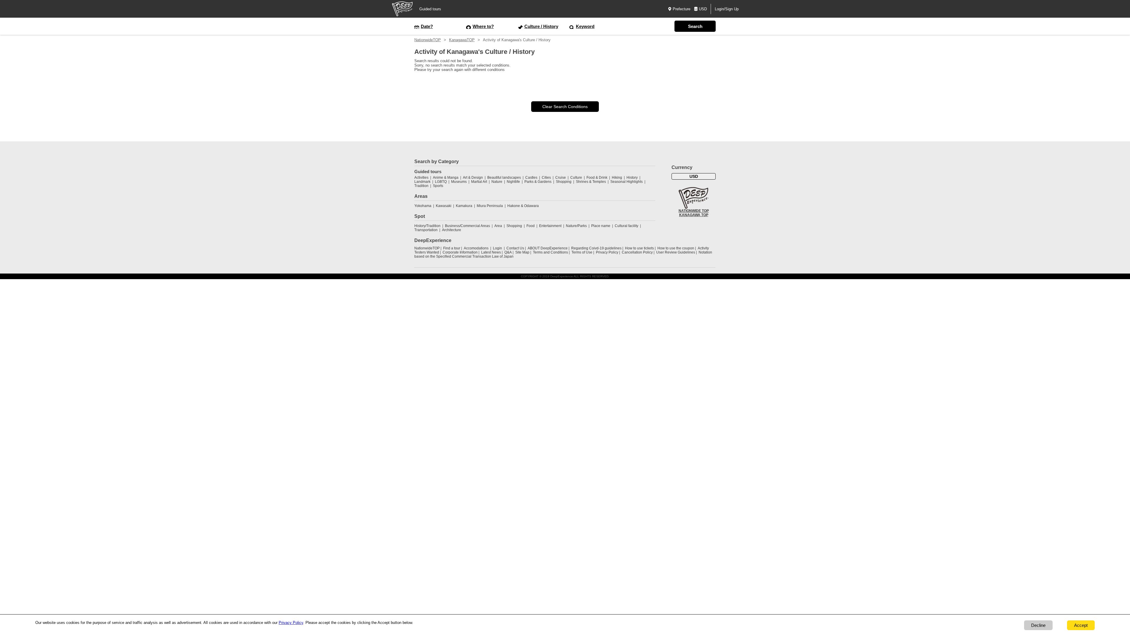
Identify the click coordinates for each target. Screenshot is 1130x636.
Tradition (421, 186)
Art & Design (473, 177)
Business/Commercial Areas (467, 226)
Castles (531, 177)
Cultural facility (626, 226)
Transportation (426, 230)
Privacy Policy (607, 252)
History (632, 177)
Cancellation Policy (637, 252)
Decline (1038, 625)
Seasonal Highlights (626, 182)
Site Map (522, 252)
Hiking (617, 177)
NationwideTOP (427, 40)
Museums (459, 182)
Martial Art (479, 182)
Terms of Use (581, 252)
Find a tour (451, 248)
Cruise (560, 177)
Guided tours (430, 9)
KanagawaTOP (462, 40)
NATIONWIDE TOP (694, 211)
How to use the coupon (675, 248)
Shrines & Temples (591, 182)
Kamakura (464, 206)
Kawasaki (443, 206)
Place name (601, 226)
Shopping (563, 182)
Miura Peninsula (490, 206)
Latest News (491, 252)
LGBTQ (441, 182)
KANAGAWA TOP (693, 215)
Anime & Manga (445, 177)
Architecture (451, 230)
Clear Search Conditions (565, 106)
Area (498, 226)
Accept (1081, 625)
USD (703, 9)
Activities (421, 177)
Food (530, 226)
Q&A (508, 252)
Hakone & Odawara (523, 206)
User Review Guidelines (675, 252)
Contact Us (515, 248)
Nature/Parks (576, 226)
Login (497, 248)
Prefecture (681, 9)
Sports (438, 186)
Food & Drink (596, 177)
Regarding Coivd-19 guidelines (596, 248)
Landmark (422, 182)
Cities (546, 177)
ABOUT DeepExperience (548, 248)
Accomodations (476, 248)
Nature (496, 182)
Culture (576, 177)
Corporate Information (460, 252)
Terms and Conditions (550, 252)
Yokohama (422, 206)
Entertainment (550, 226)
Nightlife (513, 182)
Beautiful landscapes (504, 177)
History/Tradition (427, 226)
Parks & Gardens (537, 182)
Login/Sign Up (727, 9)
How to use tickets (639, 248)
